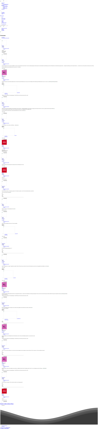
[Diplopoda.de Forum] (3, 1)
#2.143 (4, 80)
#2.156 (4, 334)
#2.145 (4, 123)
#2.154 (4, 292)
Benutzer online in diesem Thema (6, 403)
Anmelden (3, 12)
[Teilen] (0, 39)
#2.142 (4, 64)
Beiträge (3, 62)
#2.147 (4, 163)
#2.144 (4, 107)
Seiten (2, 21)
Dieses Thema (3, 18)
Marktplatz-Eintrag (4, 22)
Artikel (3, 20)
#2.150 (4, 207)
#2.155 (4, 306)
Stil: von (4, 428)
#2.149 (4, 189)
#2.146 (4, 148)
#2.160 (4, 397)
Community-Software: (5, 427)
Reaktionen (3, 103)
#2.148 (4, 176)
